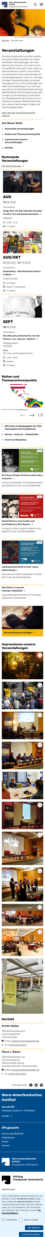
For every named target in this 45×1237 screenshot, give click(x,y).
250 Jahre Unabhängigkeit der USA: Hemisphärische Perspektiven (23, 427)
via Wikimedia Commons (21, 409)
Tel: (15, 1045)
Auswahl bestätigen (31, 1234)
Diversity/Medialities (16, 439)
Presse (5, 1141)
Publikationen (8, 1137)
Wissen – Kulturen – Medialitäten (22, 434)
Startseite (5, 41)
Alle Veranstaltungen (11, 166)
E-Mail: (21, 1041)
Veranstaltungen (17, 41)
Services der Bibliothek (12, 1133)
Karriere (5, 1145)
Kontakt (5, 1116)
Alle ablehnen (34, 1227)
